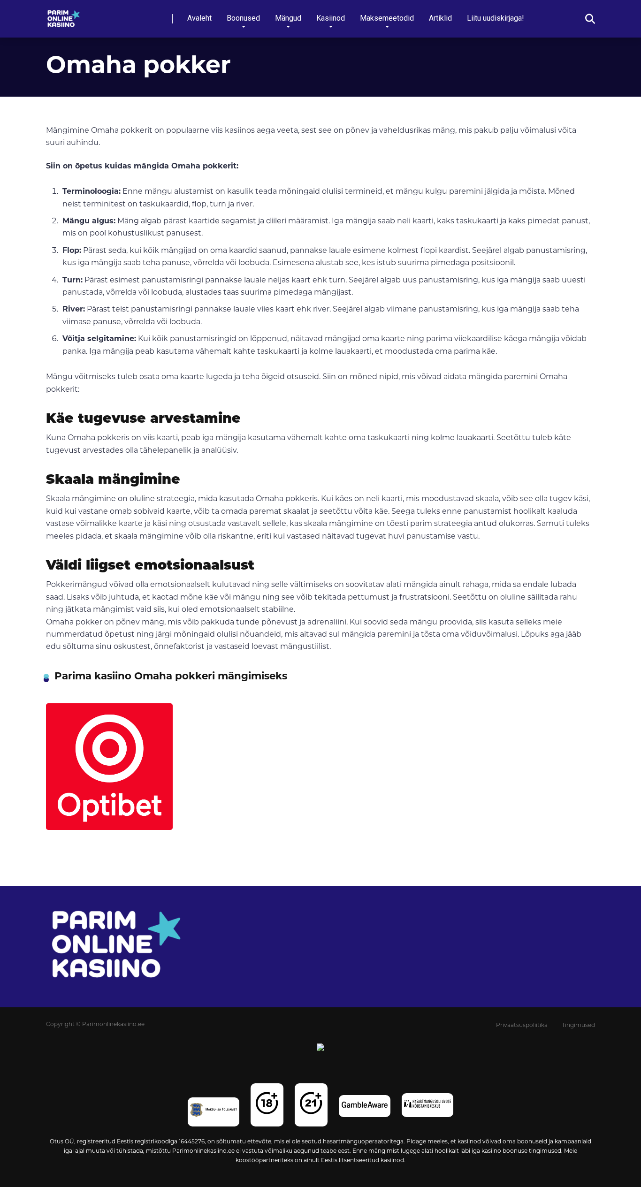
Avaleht (199, 18)
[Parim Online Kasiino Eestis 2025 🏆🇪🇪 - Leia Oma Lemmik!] (63, 15)
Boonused (243, 18)
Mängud (288, 18)
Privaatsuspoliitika (522, 1025)
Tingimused (578, 1025)
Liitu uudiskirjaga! (495, 18)
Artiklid (440, 18)
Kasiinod (330, 18)
